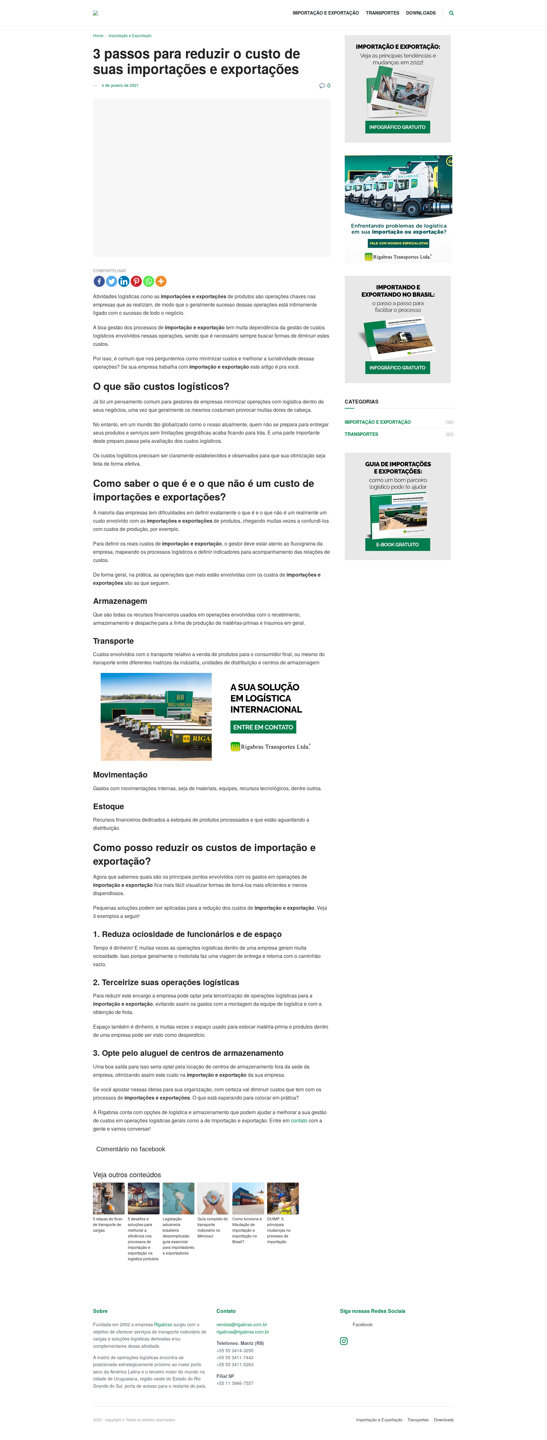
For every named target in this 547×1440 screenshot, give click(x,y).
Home (98, 35)
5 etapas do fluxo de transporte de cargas (108, 1232)
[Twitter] (111, 281)
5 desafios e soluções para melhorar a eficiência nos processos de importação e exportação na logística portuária (143, 1246)
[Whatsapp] (148, 281)
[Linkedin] (123, 281)
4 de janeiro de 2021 (120, 85)
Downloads (421, 13)
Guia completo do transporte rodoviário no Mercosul (213, 1235)
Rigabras (163, 1332)
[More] (161, 281)
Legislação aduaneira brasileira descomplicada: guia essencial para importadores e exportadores (178, 1244)
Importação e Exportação (326, 13)
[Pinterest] (136, 281)
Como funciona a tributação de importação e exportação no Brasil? (247, 1238)
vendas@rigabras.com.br (242, 1332)
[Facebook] (99, 281)
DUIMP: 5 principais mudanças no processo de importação (279, 1238)
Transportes (382, 13)
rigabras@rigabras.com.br (243, 1340)
